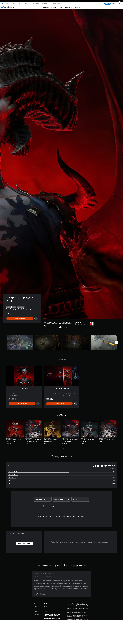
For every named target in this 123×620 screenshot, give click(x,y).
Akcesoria (35, 3)
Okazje (60, 7)
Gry (19, 3)
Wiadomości (45, 3)
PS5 (14, 3)
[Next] (116, 342)
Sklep (7, 3)
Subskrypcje (68, 7)
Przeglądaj (77, 7)
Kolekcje (53, 7)
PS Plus (26, 3)
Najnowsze (46, 7)
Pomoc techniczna (57, 3)
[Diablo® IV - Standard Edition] (20, 342)
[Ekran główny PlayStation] (2, 3)
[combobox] (43, 499)
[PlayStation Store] (8, 7)
